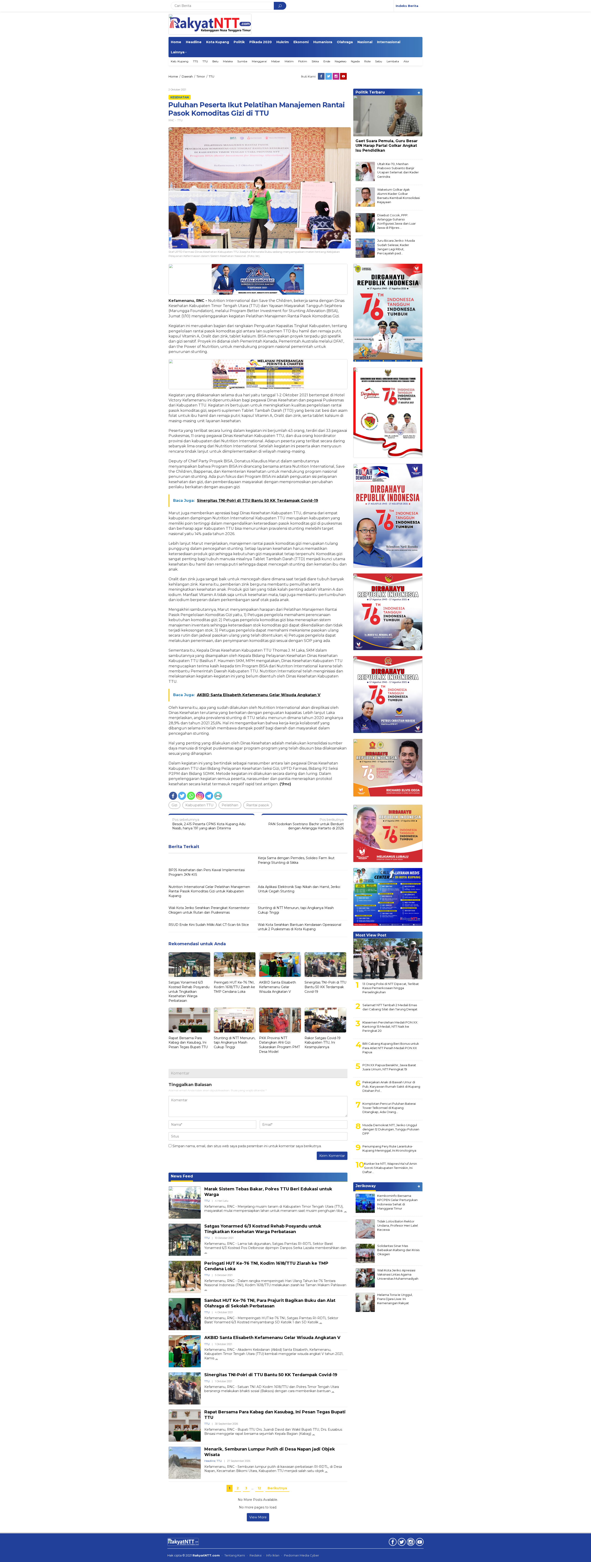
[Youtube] (343, 76)
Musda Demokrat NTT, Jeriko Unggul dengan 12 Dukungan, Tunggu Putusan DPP (390, 1129)
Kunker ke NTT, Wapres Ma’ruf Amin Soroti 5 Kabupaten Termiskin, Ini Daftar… (389, 1168)
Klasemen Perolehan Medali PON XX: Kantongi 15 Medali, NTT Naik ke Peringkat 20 (390, 1026)
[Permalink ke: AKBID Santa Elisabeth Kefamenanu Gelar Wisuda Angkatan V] (280, 965)
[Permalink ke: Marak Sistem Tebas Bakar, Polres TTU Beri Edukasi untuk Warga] (185, 1202)
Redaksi (256, 1555)
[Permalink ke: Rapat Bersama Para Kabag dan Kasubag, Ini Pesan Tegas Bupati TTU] (189, 1021)
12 (259, 1488)
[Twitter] (329, 76)
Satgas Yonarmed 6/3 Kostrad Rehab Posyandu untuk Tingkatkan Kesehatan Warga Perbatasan (189, 991)
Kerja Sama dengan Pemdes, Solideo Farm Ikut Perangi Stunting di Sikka (296, 860)
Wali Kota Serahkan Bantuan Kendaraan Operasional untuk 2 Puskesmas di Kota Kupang (299, 927)
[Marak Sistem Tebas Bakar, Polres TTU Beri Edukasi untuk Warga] (345, 1211)
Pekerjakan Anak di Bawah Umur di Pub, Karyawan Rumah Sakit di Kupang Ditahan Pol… (391, 1086)
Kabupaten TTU (199, 805)
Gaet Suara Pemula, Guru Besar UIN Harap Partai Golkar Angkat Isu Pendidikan (387, 146)
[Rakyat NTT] (210, 24)
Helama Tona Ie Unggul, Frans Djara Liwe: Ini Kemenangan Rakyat (395, 1299)
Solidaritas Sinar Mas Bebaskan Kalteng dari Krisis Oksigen (398, 1250)
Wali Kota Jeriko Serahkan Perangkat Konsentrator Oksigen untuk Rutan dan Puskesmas (209, 910)
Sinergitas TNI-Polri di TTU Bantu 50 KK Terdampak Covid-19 (325, 986)
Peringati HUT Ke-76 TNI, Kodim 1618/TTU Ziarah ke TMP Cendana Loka (234, 986)
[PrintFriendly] (218, 796)
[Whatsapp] (191, 796)
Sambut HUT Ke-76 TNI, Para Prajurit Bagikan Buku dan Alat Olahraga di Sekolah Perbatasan (269, 1303)
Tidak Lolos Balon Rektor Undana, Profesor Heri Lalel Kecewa (397, 1225)
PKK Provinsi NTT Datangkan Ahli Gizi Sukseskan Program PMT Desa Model (279, 1045)
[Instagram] (336, 76)
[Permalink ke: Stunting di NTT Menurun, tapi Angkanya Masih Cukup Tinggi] (235, 1021)
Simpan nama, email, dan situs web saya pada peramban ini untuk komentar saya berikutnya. (247, 1146)
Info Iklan (272, 1555)
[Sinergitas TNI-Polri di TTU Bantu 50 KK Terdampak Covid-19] (333, 1391)
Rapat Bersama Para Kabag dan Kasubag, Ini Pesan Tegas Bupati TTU (188, 1042)
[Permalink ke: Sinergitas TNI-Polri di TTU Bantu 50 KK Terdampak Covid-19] (325, 965)
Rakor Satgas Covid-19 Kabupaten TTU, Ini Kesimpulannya (323, 1042)
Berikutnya (277, 1488)
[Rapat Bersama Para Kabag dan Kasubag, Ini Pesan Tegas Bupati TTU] (313, 1434)
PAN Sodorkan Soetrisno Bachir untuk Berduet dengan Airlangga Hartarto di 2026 (306, 824)
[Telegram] (209, 796)
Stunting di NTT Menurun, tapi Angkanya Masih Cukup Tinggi (296, 910)
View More (258, 1517)
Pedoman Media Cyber (301, 1555)
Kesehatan (179, 97)
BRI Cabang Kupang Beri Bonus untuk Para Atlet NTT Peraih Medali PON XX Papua (390, 1048)
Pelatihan (230, 805)
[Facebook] (321, 76)
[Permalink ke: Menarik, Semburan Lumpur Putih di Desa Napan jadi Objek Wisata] (185, 1463)
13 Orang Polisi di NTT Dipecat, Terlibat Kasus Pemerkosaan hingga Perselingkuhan (390, 988)
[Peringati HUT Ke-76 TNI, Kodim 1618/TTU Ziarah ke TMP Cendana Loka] (205, 1289)
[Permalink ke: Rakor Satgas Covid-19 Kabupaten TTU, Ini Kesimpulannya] (325, 1021)
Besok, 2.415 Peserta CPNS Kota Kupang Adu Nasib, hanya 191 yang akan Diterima (208, 824)
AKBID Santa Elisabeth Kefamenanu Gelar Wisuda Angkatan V (277, 986)
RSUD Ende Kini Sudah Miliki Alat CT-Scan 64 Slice (209, 925)
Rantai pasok (257, 805)
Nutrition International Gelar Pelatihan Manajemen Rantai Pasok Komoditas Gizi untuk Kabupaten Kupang (209, 891)
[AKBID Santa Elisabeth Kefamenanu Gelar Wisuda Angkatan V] (216, 1358)
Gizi (174, 805)
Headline (209, 1461)
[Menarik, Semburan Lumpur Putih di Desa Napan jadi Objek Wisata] (326, 1471)
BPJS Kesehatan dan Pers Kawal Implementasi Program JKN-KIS (207, 872)
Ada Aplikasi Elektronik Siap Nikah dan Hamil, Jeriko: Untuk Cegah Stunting (299, 889)
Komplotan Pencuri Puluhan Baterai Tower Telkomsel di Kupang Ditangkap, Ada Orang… (389, 1108)
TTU (180, 120)
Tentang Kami (234, 1555)
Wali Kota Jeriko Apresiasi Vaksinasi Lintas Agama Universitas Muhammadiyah (397, 1274)
